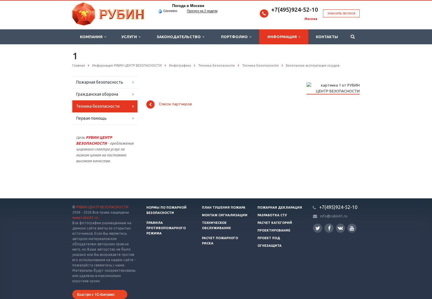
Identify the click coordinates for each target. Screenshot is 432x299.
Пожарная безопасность (99, 82)
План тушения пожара (223, 207)
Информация (283, 37)
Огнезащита (269, 245)
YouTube (351, 228)
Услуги (130, 37)
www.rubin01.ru (85, 217)
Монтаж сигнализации (224, 215)
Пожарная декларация (279, 207)
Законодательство (179, 37)
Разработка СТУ (272, 215)
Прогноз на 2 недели (202, 11)
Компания (92, 37)
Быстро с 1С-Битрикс (96, 294)
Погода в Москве (188, 6)
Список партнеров (175, 104)
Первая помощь (91, 118)
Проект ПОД (268, 238)
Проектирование (273, 230)
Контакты (327, 37)
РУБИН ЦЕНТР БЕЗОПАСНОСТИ (102, 207)
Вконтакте (340, 228)
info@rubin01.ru (333, 216)
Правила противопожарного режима (166, 228)
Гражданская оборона (97, 94)
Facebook (329, 228)
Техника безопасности (98, 106)
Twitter (317, 228)
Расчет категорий (274, 222)
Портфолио (235, 37)
